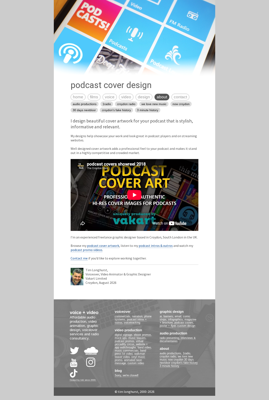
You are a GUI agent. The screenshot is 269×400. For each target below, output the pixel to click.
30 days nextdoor (84, 110)
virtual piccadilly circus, (129, 342)
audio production (173, 333)
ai (161, 316)
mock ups (121, 337)
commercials (122, 316)
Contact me (79, 258)
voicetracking (132, 322)
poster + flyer (168, 325)
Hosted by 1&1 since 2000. (83, 380)
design (144, 97)
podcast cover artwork (103, 245)
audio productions (84, 104)
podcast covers (183, 322)
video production (128, 330)
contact (180, 97)
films (94, 97)
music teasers (137, 337)
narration (137, 316)
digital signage (123, 334)
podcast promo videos (86, 250)
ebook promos (142, 334)
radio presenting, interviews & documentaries (178, 339)
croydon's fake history (116, 110)
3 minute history (147, 110)
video (126, 97)
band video (144, 347)
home (78, 97)
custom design (186, 325)
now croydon (181, 104)
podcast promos (124, 341)
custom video (136, 363)
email (178, 316)
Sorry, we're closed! (126, 375)
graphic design (172, 311)
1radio (107, 104)
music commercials (126, 350)
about (162, 97)
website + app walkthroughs (131, 346)
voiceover (123, 311)
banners (168, 316)
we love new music (153, 104)
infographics (175, 319)
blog (118, 370)
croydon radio (126, 104)
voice (110, 97)
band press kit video (130, 352)
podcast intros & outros (156, 245)
